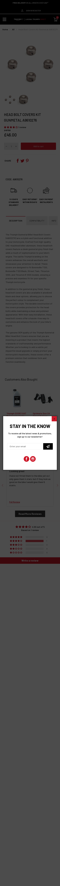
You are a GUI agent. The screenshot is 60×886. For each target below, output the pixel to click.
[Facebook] (26, 459)
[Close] (54, 418)
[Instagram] (33, 459)
